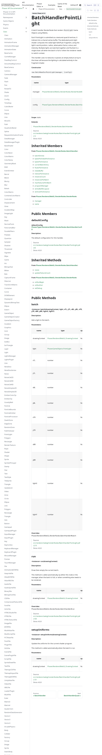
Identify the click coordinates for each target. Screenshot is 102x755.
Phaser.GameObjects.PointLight (59, 349)
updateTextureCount (42, 273)
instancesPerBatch (42, 180)
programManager (41, 186)
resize (37, 270)
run (90, 35)
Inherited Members (93, 17)
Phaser (17, 5)
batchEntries (39, 156)
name (37, 204)
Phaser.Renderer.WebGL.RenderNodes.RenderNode (56, 196)
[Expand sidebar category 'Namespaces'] (26, 17)
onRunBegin (39, 282)
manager (38, 201)
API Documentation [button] (28, 3)
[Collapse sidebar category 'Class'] (26, 31)
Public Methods (92, 29)
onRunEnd (39, 285)
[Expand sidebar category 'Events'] (26, 28)
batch (90, 32)
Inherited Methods (92, 26)
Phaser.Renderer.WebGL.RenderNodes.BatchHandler (53, 126)
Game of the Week (62, 5)
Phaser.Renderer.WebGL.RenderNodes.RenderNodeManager (65, 92)
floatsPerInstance (41, 168)
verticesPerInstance (42, 192)
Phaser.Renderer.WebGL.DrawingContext (62, 338)
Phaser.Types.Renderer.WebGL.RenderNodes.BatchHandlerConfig (66, 105)
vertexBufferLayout (42, 189)
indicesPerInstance (42, 174)
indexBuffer (39, 171)
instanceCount (40, 177)
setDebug (38, 288)
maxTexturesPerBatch (43, 183)
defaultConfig (93, 23)
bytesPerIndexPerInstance (45, 159)
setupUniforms (93, 38)
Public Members (92, 20)
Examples (51, 5)
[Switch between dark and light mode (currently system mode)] (80, 5)
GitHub (73, 5)
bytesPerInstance (41, 162)
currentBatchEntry (42, 165)
